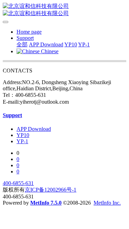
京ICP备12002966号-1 (50, 190)
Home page (29, 32)
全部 (22, 44)
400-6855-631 (18, 183)
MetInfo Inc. (107, 203)
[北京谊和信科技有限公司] (64, 10)
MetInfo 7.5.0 (46, 203)
